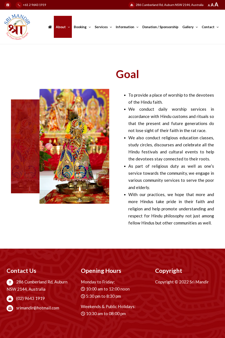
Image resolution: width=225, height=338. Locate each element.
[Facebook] (7, 5)
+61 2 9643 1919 (34, 5)
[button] (68, 27)
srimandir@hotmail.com (37, 307)
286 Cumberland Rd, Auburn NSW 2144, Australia (169, 5)
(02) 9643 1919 (30, 298)
